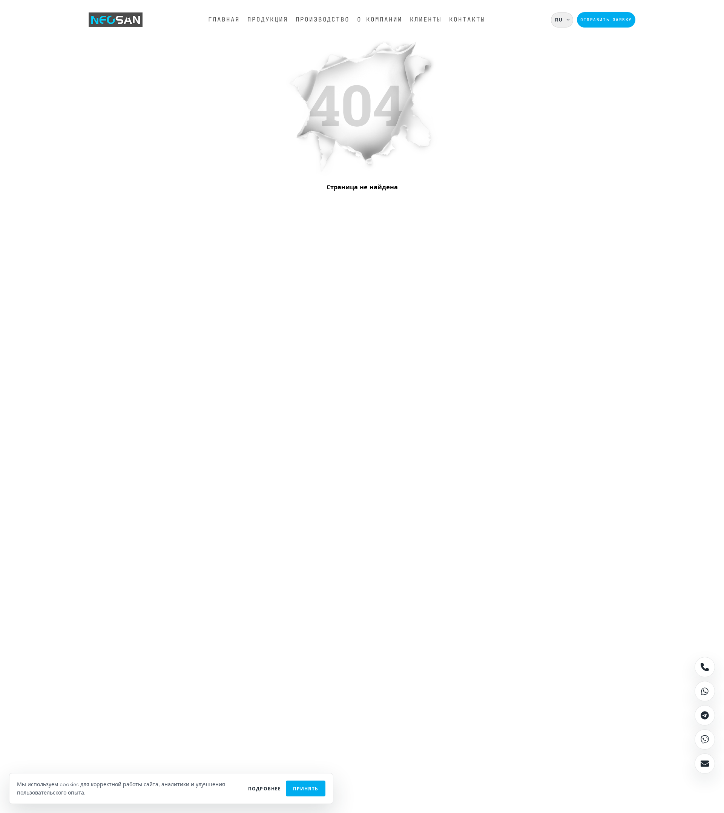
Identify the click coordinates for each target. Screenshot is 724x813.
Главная (224, 20)
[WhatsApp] (705, 691)
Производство (323, 20)
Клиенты (426, 20)
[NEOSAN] (116, 20)
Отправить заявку (606, 19)
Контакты (467, 20)
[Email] (705, 763)
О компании (379, 20)
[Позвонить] (705, 667)
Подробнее (264, 789)
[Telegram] (705, 715)
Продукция (267, 20)
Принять (305, 789)
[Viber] (705, 739)
